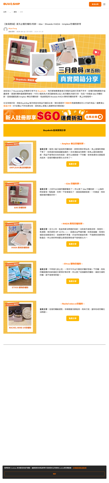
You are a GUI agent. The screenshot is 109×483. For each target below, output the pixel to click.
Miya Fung (13, 28)
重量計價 (7, 106)
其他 (15, 12)
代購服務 (68, 103)
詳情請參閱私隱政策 (79, 468)
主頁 (4, 12)
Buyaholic (42, 91)
